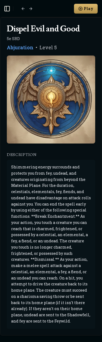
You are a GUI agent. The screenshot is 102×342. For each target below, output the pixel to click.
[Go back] (23, 8)
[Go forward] (30, 8)
